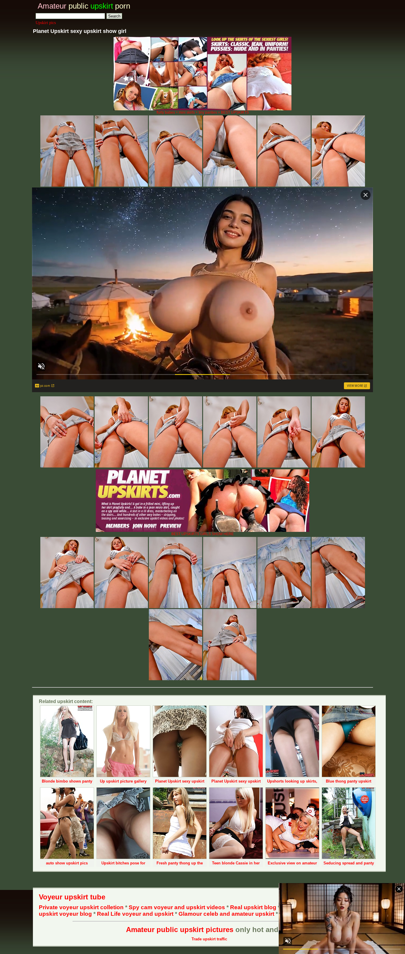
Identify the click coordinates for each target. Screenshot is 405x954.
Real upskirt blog (253, 907)
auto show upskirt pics (67, 863)
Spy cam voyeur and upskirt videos (177, 907)
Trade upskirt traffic (209, 939)
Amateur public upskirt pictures (179, 930)
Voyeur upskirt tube (72, 897)
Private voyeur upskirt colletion (81, 907)
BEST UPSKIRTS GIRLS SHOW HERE (202, 534)
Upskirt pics (46, 22)
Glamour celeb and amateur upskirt (227, 914)
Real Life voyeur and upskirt (135, 914)
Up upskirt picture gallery (123, 781)
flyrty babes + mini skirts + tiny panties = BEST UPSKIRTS (203, 112)
